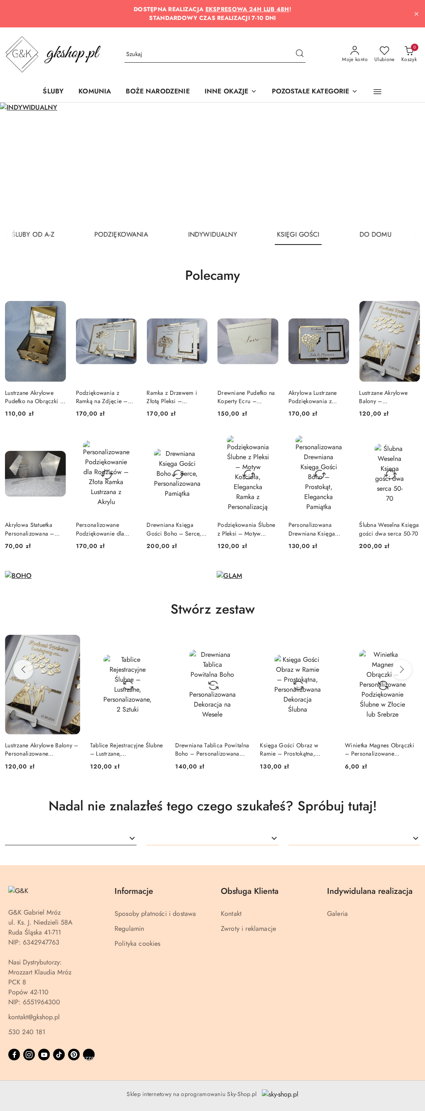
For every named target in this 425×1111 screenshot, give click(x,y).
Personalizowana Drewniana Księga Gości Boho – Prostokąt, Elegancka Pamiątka (315, 529)
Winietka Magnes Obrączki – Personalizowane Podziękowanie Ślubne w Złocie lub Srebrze (294, 749)
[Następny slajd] (407, 164)
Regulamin (129, 928)
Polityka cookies (138, 943)
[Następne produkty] (401, 669)
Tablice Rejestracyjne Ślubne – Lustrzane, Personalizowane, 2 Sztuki (41, 749)
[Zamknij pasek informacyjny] (416, 13)
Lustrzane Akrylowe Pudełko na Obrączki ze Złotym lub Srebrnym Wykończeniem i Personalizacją (35, 397)
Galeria (337, 913)
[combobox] (71, 838)
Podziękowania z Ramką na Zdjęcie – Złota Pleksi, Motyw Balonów (102, 397)
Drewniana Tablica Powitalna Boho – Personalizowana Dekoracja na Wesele (127, 749)
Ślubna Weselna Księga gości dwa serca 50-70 (389, 529)
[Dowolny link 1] (89, 1054)
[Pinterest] (74, 1054)
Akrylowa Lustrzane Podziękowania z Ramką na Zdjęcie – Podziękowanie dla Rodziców (314, 397)
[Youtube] (44, 1054)
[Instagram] (29, 1054)
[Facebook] (14, 1054)
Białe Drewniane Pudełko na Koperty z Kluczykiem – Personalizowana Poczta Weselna (381, 749)
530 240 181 (26, 1032)
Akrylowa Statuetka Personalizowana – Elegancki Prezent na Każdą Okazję (31, 529)
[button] (230, 92)
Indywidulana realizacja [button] (370, 891)
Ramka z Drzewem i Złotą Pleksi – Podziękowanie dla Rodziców (172, 397)
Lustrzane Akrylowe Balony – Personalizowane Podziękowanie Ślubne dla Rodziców (388, 397)
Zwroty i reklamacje (248, 928)
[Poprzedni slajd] (18, 164)
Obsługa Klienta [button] (249, 891)
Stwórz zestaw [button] (213, 609)
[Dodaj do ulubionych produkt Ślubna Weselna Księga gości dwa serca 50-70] (410, 442)
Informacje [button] (134, 891)
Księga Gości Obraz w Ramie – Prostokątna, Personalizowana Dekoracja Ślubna (211, 749)
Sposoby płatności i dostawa (155, 913)
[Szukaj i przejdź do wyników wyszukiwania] (299, 54)
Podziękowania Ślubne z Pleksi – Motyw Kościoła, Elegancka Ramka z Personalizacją (247, 529)
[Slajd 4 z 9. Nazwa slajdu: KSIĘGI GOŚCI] (212, 163)
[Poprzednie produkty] (23, 669)
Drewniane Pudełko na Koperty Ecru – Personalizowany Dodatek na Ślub (246, 397)
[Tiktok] (59, 1054)
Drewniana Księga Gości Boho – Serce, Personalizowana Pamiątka (174, 529)
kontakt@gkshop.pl (34, 1017)
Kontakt (231, 913)
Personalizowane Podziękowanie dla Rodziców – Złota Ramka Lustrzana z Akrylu (100, 529)
